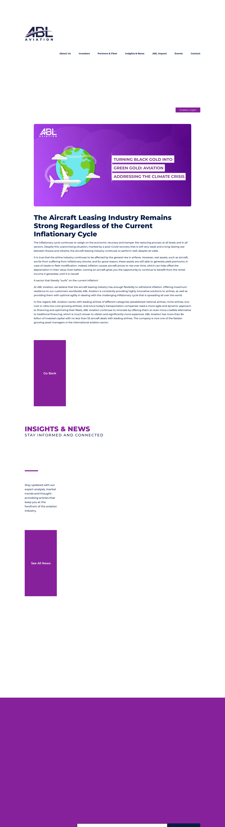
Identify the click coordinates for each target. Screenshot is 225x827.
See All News (41, 563)
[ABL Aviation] (39, 54)
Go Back (49, 373)
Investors (84, 53)
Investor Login (188, 110)
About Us (65, 53)
